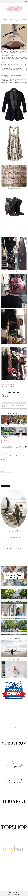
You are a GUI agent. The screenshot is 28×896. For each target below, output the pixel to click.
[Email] (20, 537)
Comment (3, 459)
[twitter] (8, 537)
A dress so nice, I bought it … (7, 437)
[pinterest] (17, 537)
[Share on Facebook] (5, 440)
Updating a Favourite (20, 424)
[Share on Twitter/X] (6, 440)
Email (2, 476)
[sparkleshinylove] (14, 6)
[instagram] (11, 537)
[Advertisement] (14, 715)
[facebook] (14, 537)
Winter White (20, 436)
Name (2, 471)
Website (2, 480)
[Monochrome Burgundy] (7, 419)
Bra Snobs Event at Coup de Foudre (20, 447)
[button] (26, 1)
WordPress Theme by (14, 894)
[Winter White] (20, 431)
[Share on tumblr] (9, 440)
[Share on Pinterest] (8, 440)
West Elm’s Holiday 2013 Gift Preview (6, 447)
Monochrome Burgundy (7, 425)
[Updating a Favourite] (20, 419)
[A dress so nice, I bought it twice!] (7, 431)
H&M (3, 442)
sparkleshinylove (16, 892)
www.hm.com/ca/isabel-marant (7, 384)
